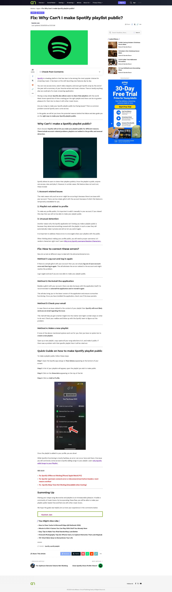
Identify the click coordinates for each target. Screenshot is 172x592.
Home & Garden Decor (125, 47)
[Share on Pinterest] (83, 554)
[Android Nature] (33, 2)
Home (32, 8)
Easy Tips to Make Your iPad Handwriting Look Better (58, 532)
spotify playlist (55, 546)
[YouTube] (141, 583)
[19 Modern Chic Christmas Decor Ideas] (112, 53)
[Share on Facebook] (132, 24)
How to (40, 12)
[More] (140, 24)
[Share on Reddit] (32, 85)
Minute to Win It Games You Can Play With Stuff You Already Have (63, 528)
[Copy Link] (137, 24)
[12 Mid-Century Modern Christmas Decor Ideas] (112, 45)
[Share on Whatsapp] (87, 554)
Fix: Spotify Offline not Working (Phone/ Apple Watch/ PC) (60, 476)
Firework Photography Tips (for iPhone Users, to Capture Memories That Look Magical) (70, 535)
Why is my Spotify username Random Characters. (82, 241)
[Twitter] (138, 583)
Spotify (40, 78)
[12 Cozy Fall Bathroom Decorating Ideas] (112, 70)
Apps (38, 8)
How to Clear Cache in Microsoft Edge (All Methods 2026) (60, 525)
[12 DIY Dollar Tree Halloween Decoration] (112, 62)
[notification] (128, 2)
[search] (131, 2)
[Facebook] (135, 583)
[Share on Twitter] (134, 24)
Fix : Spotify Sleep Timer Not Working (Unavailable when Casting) (63, 485)
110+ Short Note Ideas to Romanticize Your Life (56, 538)
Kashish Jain (36, 23)
